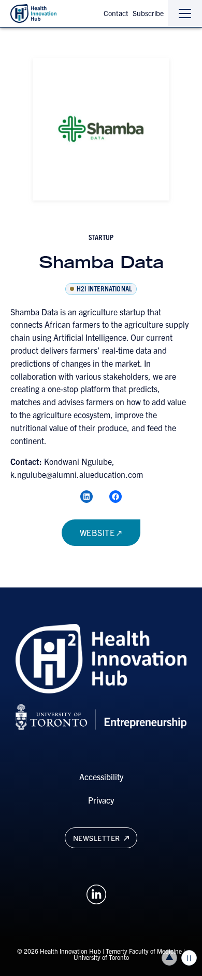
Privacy (101, 800)
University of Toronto (101, 957)
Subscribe (148, 13)
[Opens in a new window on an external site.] (96, 893)
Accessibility (101, 776)
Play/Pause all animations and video (189, 958)
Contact (116, 13)
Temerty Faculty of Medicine (144, 951)
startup (101, 237)
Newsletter (97, 838)
